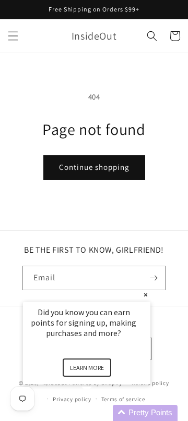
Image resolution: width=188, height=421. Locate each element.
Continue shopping (94, 167)
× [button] (146, 295)
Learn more (87, 368)
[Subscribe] (153, 278)
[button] (13, 35)
